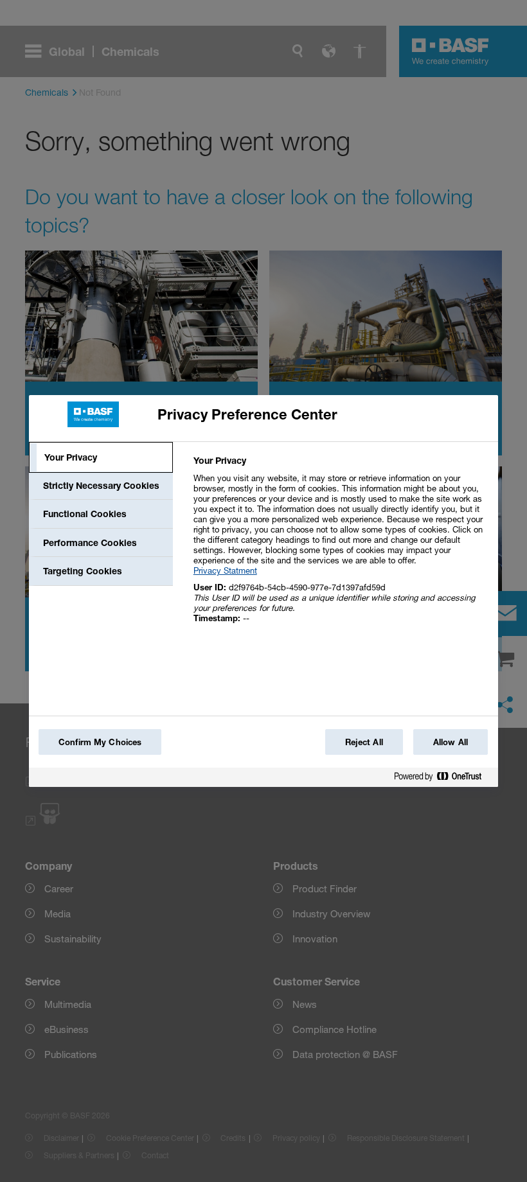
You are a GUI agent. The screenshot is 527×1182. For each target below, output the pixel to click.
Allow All (450, 742)
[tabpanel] (340, 546)
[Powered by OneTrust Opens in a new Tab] (443, 779)
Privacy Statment (225, 570)
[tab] (101, 457)
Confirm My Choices (99, 742)
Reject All (364, 742)
